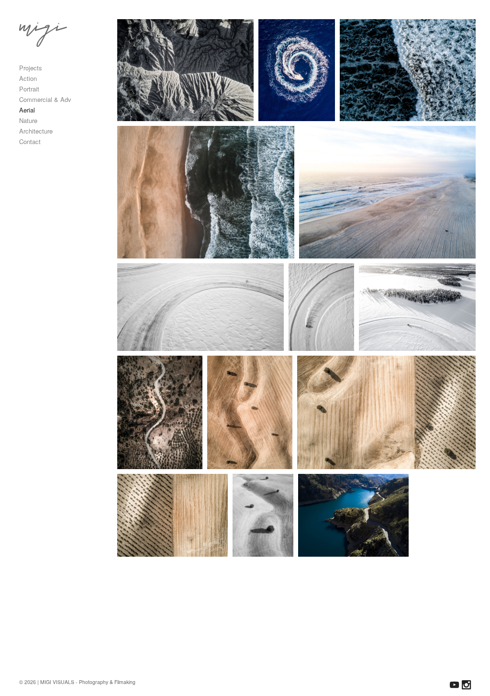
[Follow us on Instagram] (466, 684)
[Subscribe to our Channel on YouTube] (454, 684)
